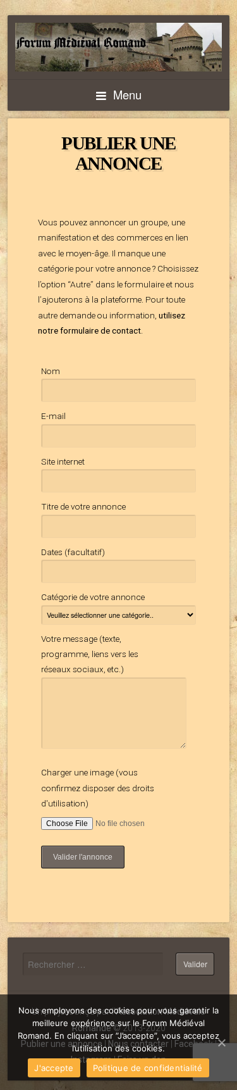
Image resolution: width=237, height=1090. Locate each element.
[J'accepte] (221, 1042)
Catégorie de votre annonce (93, 597)
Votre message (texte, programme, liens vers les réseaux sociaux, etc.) (89, 654)
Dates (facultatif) (73, 552)
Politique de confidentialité (148, 1068)
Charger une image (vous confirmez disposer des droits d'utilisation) (97, 787)
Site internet (63, 461)
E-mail (53, 416)
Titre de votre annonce (83, 506)
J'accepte (53, 1068)
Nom (50, 371)
